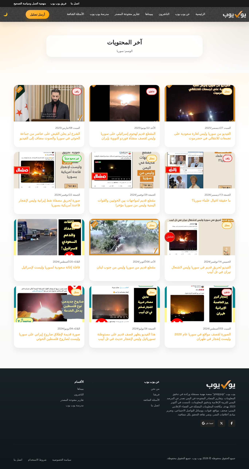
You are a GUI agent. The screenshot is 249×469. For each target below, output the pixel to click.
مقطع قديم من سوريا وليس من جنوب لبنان (126, 267)
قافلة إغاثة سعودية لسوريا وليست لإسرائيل (51, 267)
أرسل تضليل (37, 14)
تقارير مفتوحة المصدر (127, 14)
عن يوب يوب (182, 14)
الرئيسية (200, 14)
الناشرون (164, 14)
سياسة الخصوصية (61, 459)
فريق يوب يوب (58, 3)
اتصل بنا (75, 3)
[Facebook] (231, 423)
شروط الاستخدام (37, 459)
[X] (221, 423)
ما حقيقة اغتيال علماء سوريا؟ (211, 200)
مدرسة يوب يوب (99, 14)
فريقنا (156, 394)
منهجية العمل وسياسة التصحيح (30, 3)
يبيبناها (149, 14)
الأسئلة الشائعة (75, 14)
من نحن (155, 388)
